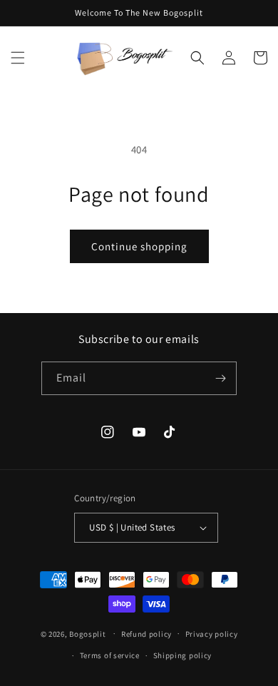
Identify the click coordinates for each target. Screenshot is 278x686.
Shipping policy (182, 655)
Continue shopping (139, 246)
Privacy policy (211, 634)
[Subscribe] (220, 378)
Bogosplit (87, 633)
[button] (18, 57)
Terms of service (110, 655)
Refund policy (146, 634)
